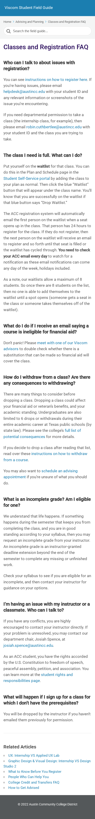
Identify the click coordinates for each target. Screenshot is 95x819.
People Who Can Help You (28, 777)
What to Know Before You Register (34, 772)
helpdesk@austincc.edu (24, 91)
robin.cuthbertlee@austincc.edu (54, 127)
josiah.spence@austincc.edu (28, 645)
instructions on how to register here (56, 79)
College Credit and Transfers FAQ (33, 782)
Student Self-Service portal (26, 178)
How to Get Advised (23, 788)
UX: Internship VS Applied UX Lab (33, 755)
